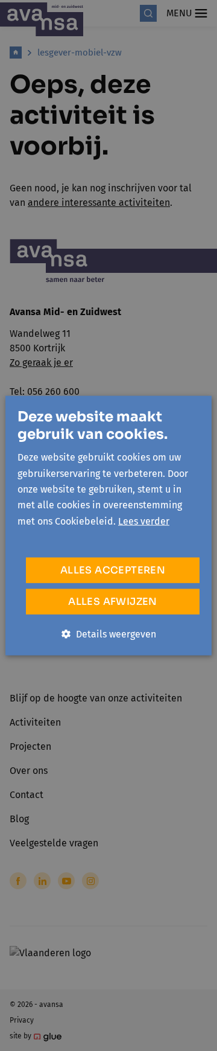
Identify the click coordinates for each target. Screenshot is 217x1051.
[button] (108, 634)
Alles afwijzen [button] (112, 601)
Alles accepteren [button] (112, 570)
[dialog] (108, 525)
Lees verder (143, 520)
